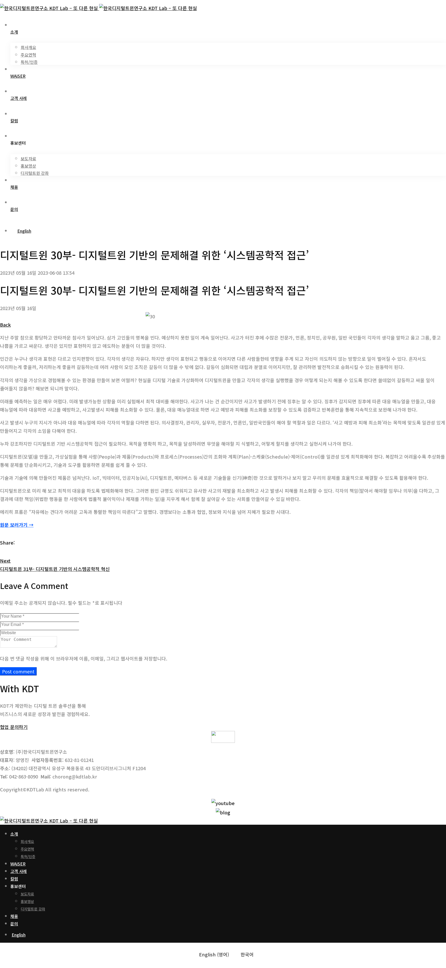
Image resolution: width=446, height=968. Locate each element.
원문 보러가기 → (17, 524)
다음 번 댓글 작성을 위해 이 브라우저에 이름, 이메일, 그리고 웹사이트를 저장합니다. (83, 658)
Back (5, 324)
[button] (14, 726)
